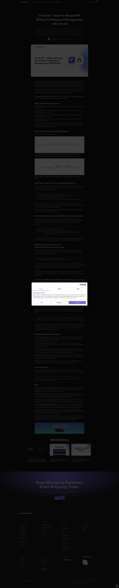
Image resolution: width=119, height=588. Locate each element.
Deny (42, 302)
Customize (58, 302)
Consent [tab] (41, 288)
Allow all (77, 302)
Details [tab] (59, 288)
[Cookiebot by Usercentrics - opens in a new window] (80, 285)
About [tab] (78, 288)
